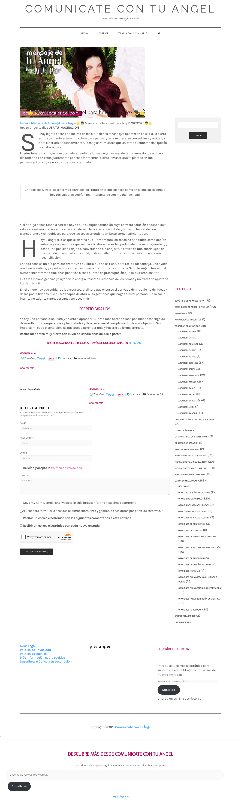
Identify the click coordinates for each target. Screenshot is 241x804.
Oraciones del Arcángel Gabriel (195, 564)
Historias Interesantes (187, 449)
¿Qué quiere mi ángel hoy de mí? (192, 307)
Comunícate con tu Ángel (133, 727)
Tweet (41, 357)
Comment (24, 475)
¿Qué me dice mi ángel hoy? (189, 301)
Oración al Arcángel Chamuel (194, 492)
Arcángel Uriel (186, 407)
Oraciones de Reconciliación (193, 558)
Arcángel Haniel (187, 356)
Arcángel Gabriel (187, 350)
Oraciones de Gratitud (190, 530)
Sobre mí (102, 33)
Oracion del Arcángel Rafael (193, 505)
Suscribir (168, 690)
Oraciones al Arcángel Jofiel (193, 517)
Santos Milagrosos (185, 616)
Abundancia (181, 313)
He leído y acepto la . (53, 468)
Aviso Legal (28, 646)
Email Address (27, 438)
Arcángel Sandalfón (189, 400)
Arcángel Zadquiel (188, 413)
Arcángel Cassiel (187, 337)
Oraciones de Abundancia (191, 524)
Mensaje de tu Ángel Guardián (191, 462)
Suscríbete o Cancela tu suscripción (46, 661)
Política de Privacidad (66, 468)
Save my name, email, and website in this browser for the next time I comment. (79, 502)
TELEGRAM (135, 343)
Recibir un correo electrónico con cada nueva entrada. (61, 526)
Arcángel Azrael (187, 331)
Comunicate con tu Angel (120, 9)
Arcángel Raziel (186, 394)
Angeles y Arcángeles (186, 326)
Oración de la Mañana (190, 499)
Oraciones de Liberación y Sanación (197, 536)
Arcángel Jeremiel (188, 363)
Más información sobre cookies (42, 658)
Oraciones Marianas (189, 571)
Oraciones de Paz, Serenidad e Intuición (199, 547)
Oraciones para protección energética (199, 599)
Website (23, 453)
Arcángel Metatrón (188, 375)
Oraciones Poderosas (189, 610)
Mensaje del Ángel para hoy (190, 474)
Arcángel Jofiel (186, 369)
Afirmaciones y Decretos (188, 319)
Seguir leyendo (120, 796)
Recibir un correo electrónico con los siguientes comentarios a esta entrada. (77, 518)
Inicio (84, 33)
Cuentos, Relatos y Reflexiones (192, 436)
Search (197, 135)
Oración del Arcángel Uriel (193, 511)
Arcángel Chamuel (188, 344)
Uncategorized (183, 622)
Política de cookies (33, 654)
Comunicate (34, 389)
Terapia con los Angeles (133, 33)
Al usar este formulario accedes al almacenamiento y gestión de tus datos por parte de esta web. (92, 511)
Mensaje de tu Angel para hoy (52, 123)
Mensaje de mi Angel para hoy (191, 455)
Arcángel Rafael (187, 388)
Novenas (183, 486)
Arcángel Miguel (187, 382)
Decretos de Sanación (186, 443)
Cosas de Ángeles (184, 430)
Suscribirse (19, 786)
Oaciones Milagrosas (186, 481)
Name (23, 422)
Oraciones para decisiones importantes (199, 588)
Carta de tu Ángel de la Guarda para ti (195, 419)
